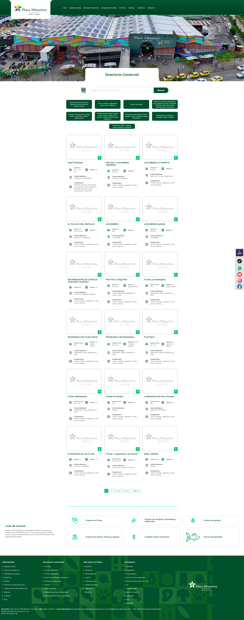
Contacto (7, 596)
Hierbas (48, 566)
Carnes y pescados (52, 574)
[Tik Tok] (239, 261)
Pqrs (5, 599)
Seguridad (89, 588)
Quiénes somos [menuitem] (75, 8)
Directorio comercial (11, 570)
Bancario (88, 566)
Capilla (88, 577)
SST (127, 585)
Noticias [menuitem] (131, 8)
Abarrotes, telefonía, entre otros (57, 577)
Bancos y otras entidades (135, 577)
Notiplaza (7, 577)
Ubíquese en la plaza (12, 574)
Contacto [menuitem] (150, 8)
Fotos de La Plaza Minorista (14, 585)
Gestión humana (91, 585)
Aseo (128, 599)
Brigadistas (130, 570)
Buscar (161, 90)
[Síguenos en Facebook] (239, 286)
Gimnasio (88, 570)
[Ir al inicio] (30, 9)
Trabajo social (131, 588)
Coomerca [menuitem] (141, 8)
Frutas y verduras (51, 570)
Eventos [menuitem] (122, 8)
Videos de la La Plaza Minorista (15, 588)
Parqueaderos (90, 574)
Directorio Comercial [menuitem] (91, 8)
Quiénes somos (9, 566)
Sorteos (7, 581)
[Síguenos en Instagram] (239, 280)
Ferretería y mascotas (53, 581)
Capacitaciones (91, 581)
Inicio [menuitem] (65, 8)
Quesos (47, 585)
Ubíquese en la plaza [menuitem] (109, 8)
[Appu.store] (239, 252)
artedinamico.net (23, 611)
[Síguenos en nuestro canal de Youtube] (239, 274)
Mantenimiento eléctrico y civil (137, 581)
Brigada (88, 592)
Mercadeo (130, 603)
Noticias (7, 592)
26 (135, 491)
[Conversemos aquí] (239, 268)
